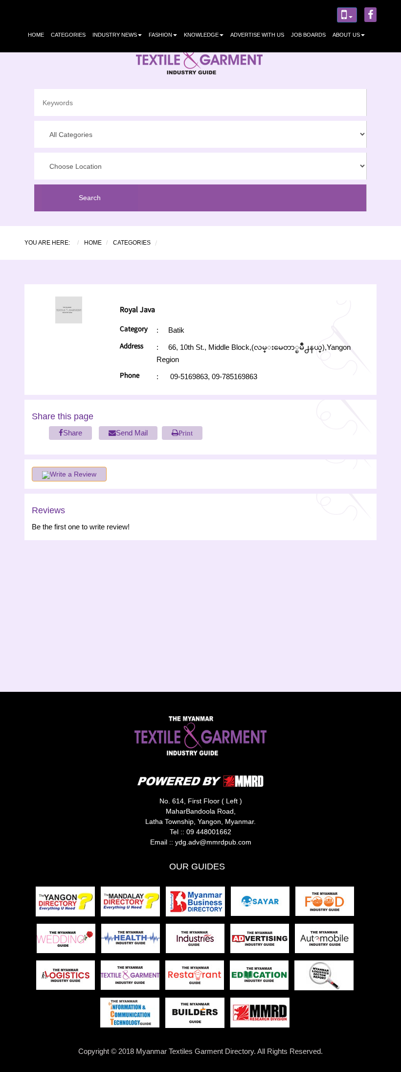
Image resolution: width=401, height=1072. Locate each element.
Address (131, 347)
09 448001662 (208, 832)
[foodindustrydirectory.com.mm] (326, 904)
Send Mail (132, 433)
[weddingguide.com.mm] (69, 941)
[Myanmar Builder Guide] (197, 1015)
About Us (346, 35)
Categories (68, 35)
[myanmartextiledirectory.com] (133, 978)
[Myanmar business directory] (198, 904)
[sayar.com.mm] (263, 904)
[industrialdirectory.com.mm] (198, 941)
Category (134, 330)
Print (185, 432)
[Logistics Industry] (325, 978)
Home (36, 35)
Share (72, 433)
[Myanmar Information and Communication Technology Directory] (132, 1015)
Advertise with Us (257, 35)
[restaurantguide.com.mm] (197, 978)
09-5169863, (190, 376)
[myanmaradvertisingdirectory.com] (262, 941)
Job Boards (308, 35)
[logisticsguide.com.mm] (68, 978)
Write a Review (73, 474)
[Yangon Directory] (67, 904)
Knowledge (201, 35)
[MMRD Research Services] (261, 1015)
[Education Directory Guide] (262, 978)
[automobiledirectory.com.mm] (326, 941)
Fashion (160, 35)
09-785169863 (233, 376)
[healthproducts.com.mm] (133, 941)
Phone (129, 376)
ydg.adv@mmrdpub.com (213, 842)
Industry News (114, 35)
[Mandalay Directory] (133, 904)
